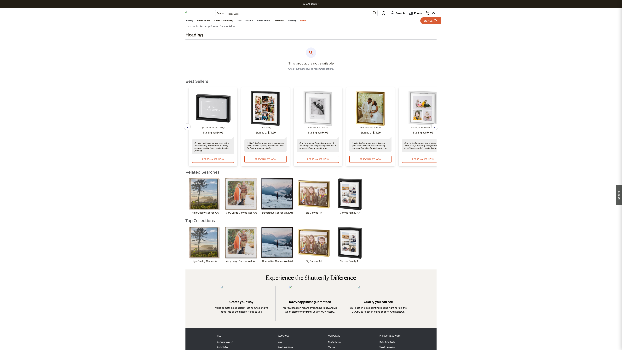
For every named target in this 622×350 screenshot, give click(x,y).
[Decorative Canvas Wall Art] (277, 194)
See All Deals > (311, 4)
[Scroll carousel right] (434, 126)
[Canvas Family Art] (350, 194)
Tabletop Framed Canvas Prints (217, 26)
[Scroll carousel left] (187, 126)
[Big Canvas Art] (314, 194)
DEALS (428, 20)
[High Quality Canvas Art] (205, 194)
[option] (192, 26)
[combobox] (293, 13)
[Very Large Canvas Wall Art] (241, 194)
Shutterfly (192, 26)
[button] (374, 13)
